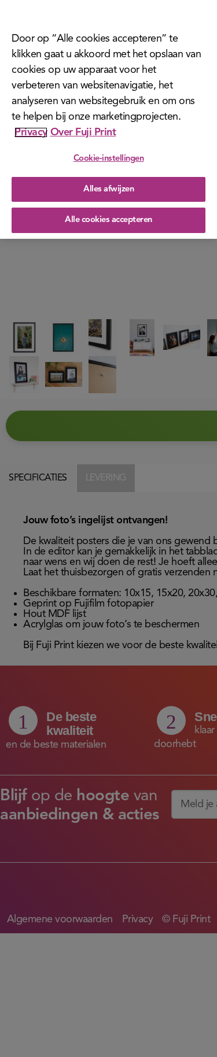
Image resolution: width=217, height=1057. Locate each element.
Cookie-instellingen (108, 158)
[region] (108, 119)
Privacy (30, 132)
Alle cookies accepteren (108, 220)
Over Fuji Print (83, 132)
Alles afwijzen (108, 189)
